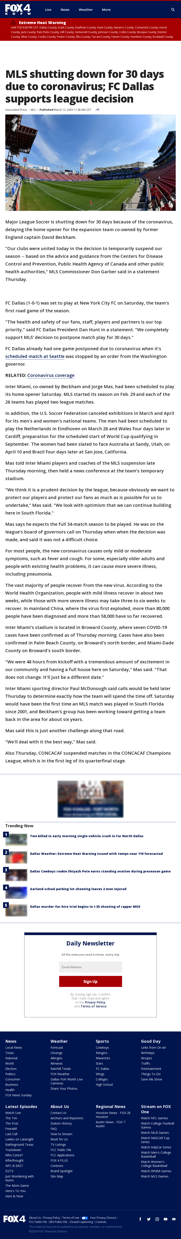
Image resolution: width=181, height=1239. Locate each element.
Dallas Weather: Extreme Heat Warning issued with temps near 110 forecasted (96, 854)
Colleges (102, 1079)
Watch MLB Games (155, 1132)
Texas (9, 1053)
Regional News (110, 1106)
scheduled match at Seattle (34, 356)
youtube (165, 1219)
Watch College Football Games (157, 1125)
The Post (11, 1123)
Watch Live (13, 1113)
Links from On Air (153, 1047)
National (11, 1058)
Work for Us (59, 1139)
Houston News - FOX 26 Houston (113, 1115)
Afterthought (14, 1160)
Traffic (145, 1063)
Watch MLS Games (154, 1176)
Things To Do (151, 1074)
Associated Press (16, 110)
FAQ (54, 1129)
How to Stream (61, 1134)
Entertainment (151, 1069)
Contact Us (58, 1113)
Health (10, 1090)
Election (11, 1069)
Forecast (57, 1047)
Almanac (57, 1063)
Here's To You (15, 1191)
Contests (57, 1166)
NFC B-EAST (14, 1166)
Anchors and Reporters (67, 1118)
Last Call (11, 1134)
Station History (61, 1123)
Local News (13, 1047)
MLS (33, 110)
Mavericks (103, 1058)
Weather (59, 1041)
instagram (157, 1219)
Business (11, 1084)
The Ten (11, 1118)
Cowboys (102, 1047)
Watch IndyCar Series (156, 1147)
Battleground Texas (19, 1144)
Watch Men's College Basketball (156, 1154)
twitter (148, 1219)
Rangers (101, 1053)
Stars (99, 1063)
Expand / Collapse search (173, 9)
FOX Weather (60, 1074)
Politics (10, 1074)
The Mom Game (17, 1185)
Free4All (11, 1129)
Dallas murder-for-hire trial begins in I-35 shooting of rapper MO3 (85, 906)
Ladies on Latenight (19, 1139)
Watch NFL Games (154, 1118)
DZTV (9, 1171)
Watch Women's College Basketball (154, 1164)
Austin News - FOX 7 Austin (110, 1124)
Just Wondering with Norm (19, 1178)
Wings (100, 1074)
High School (104, 1084)
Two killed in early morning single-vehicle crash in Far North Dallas (86, 836)
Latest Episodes (21, 1106)
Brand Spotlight (62, 1171)
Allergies (56, 1058)
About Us (60, 1106)
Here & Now (14, 1196)
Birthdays (148, 1053)
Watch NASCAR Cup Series (155, 1140)
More (106, 9)
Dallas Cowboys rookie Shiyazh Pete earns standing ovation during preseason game (100, 871)
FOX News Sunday (18, 1095)
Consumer (12, 1079)
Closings (56, 1053)
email (173, 1219)
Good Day (150, 1041)
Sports (102, 1041)
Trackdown (13, 1150)
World (9, 1063)
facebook (140, 1219)
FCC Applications (62, 1155)
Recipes (146, 1058)
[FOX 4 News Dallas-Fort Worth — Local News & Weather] (19, 9)
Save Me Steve (151, 1079)
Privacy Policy (95, 1002)
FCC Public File (61, 1150)
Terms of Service (93, 1006)
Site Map (57, 1176)
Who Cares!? (14, 1155)
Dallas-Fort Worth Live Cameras (67, 1081)
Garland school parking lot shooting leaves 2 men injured (78, 889)
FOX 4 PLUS (59, 1160)
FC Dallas (102, 1069)
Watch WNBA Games (156, 1171)
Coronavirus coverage (50, 375)
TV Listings (58, 1144)
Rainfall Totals (61, 1069)
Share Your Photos (64, 1088)
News (10, 1041)
